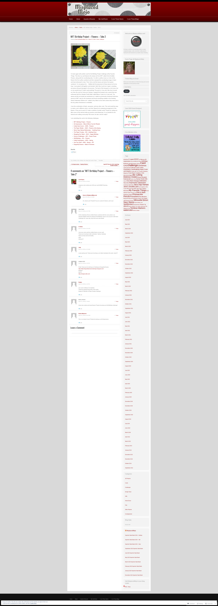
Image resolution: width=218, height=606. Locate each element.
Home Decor (128, 500)
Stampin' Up (143, 204)
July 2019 (127, 423)
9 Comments (116, 32)
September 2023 (129, 233)
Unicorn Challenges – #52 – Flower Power (85, 136)
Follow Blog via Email (131, 78)
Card (78, 160)
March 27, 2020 (92, 39)
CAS (125, 165)
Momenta (126, 190)
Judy (80, 247)
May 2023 (127, 242)
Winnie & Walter (136, 210)
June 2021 (127, 321)
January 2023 (128, 255)
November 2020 (129, 352)
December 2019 (129, 401)
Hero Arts (126, 183)
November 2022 (129, 264)
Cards (80, 27)
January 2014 (128, 450)
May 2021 (127, 326)
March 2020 (128, 388)
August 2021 (128, 312)
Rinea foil (125, 198)
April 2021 (127, 330)
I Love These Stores (117, 19)
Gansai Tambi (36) (141, 179)
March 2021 (128, 335)
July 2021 (127, 317)
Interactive (131, 184)
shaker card (140, 198)
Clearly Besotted (126, 167)
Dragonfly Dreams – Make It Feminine (84, 144)
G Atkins (81, 226)
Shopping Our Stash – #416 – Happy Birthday (86, 134)
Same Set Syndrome (133, 198)
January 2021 (128, 343)
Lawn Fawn (131, 188)
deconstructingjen (127, 175)
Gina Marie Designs (133, 181)
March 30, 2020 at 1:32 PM (84, 284)
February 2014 (128, 445)
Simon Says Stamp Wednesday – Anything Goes (87, 130)
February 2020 (128, 392)
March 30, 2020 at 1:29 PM (84, 263)
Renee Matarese (83, 313)
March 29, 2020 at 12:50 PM (84, 228)
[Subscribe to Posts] (124, 586)
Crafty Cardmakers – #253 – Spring (83, 140)
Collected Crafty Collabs (137, 167)
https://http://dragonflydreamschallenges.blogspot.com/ (91, 268)
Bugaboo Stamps (136, 163)
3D (139, 159)
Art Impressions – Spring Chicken (79, 164)
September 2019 (129, 414)
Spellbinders (128, 204)
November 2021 (129, 299)
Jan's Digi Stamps (141, 185)
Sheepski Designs (129, 200)
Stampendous (137, 204)
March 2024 (128, 228)
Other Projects (128, 509)
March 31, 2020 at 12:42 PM (84, 315)
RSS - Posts (127, 586)
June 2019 (127, 428)
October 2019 (128, 410)
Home (71, 19)
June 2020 (127, 374)
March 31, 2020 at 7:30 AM (84, 301)
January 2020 (128, 397)
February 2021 (128, 339)
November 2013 (129, 459)
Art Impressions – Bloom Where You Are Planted (87, 124)
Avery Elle (133, 161)
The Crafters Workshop (140, 206)
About (78, 19)
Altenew (142, 159)
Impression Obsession (137, 183)
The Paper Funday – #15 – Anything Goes (85, 132)
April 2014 (127, 436)
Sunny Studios (131, 206)
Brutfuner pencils (128, 163)
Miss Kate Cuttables (141, 188)
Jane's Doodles (129, 187)
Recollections (143, 196)
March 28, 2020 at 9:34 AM (84, 181)
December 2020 (129, 348)
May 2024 (127, 224)
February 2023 (128, 250)
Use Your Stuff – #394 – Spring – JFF (84, 142)
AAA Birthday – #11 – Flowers (82, 138)
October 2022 (128, 268)
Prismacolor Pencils (133, 195)
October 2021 (128, 304)
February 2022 (128, 290)
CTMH (142, 173)
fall (129, 179)
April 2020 (127, 383)
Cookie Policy (33, 603)
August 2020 (128, 366)
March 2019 (128, 432)
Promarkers (134, 196)
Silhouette (138, 200)
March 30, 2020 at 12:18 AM (84, 249)
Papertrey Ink (133, 192)
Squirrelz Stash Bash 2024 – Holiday (133, 535)
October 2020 (128, 357)
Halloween (143, 181)
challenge (81, 160)
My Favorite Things (93, 160)
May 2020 (127, 379)
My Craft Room (103, 19)
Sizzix (135, 202)
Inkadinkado (126, 184)
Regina (80, 282)
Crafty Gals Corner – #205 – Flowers (84, 126)
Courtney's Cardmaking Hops (133, 169)
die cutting (86, 160)
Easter (139, 177)
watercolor (128, 210)
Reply (117, 181)
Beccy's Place (138, 161)
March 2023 (128, 246)
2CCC (136, 159)
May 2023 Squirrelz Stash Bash (132, 557)
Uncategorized (128, 514)
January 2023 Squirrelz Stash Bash (133, 570)
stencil (125, 206)
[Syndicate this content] (125, 530)
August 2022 (128, 277)
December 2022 (129, 259)
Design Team (128, 491)
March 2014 (128, 441)
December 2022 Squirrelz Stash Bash (134, 575)
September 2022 (129, 273)
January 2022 (128, 295)
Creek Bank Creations (134, 173)
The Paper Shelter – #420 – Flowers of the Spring (87, 128)
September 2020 (129, 361)
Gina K (124, 180)
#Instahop (125, 159)
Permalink (101, 160)
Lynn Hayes (81, 179)
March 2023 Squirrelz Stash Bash (133, 561)
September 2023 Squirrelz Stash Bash (134, 548)
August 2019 (128, 419)
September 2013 (129, 467)
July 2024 (127, 219)
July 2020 (127, 370)
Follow (126, 91)
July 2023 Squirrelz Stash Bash (132, 553)
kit (127, 188)
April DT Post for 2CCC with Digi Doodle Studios (111, 165)
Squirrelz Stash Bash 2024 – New (133, 544)
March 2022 (128, 286)
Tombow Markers (137, 208)
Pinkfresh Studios (127, 194)
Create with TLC (135, 171)
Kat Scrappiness (142, 186)
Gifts (126, 496)
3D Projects (128, 478)
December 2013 (129, 454)
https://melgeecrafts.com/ (84, 274)
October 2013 (128, 463)
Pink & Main (140, 192)
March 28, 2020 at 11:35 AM (88, 197)
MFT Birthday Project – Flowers (82, 122)
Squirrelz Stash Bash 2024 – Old (132, 539)
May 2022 (127, 281)
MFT (135, 188)
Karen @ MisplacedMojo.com (81, 39)
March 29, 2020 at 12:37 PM (84, 211)
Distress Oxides (130, 177)
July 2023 (127, 237)
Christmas (142, 165)
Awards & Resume (89, 19)
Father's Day (133, 179)
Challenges (102, 39)
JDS (136, 187)
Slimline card (139, 202)
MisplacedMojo (131, 530)
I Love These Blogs (133, 19)
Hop (126, 505)
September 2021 (129, 308)
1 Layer (131, 159)
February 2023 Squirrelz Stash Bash (133, 566)
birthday (74, 160)
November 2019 (129, 405)
